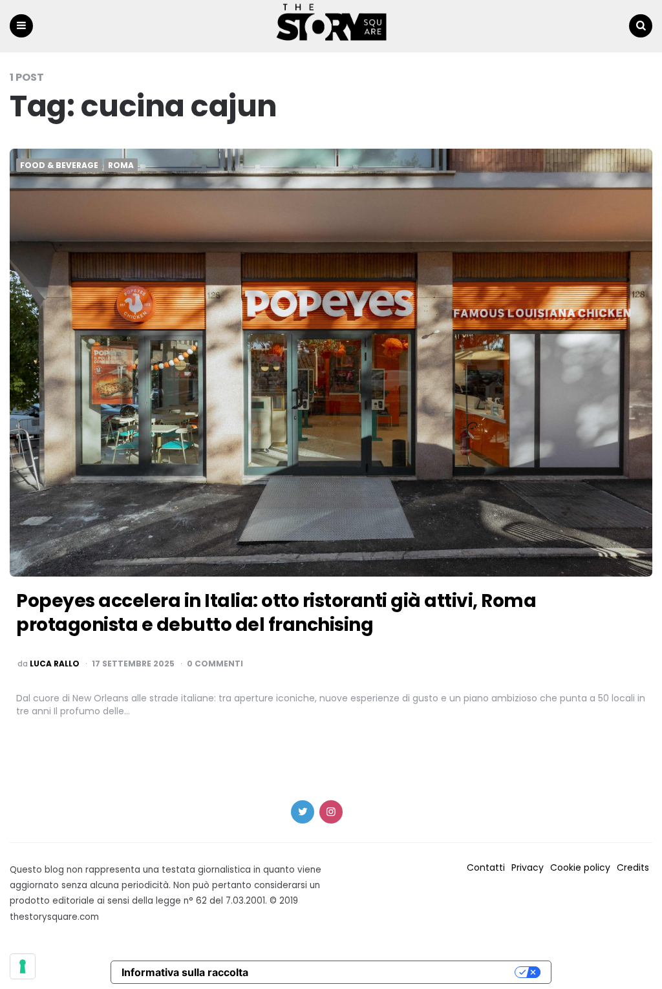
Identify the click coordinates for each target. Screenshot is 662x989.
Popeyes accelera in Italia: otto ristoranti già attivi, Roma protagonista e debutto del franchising (276, 612)
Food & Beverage (59, 165)
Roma (121, 165)
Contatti (486, 867)
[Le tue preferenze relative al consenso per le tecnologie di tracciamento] (22, 966)
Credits (633, 867)
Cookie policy (580, 867)
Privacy (527, 867)
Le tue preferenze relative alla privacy (388, 972)
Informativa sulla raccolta (185, 972)
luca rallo (55, 663)
